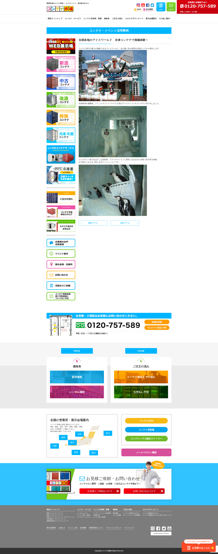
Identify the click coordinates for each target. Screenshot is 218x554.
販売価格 (77, 377)
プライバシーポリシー (114, 528)
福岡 (63, 437)
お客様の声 (96, 515)
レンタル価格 (77, 392)
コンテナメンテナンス (84, 517)
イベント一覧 (72, 528)
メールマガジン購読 (146, 452)
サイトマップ (129, 528)
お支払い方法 (141, 392)
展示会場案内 (51, 528)
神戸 (72, 442)
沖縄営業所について (96, 528)
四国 (76, 452)
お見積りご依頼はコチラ (99, 491)
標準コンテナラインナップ (55, 513)
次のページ (125, 223)
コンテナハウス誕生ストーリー (146, 438)
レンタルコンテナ (82, 513)
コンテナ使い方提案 (99, 517)
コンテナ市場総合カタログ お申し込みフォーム (156, 515)
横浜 (94, 453)
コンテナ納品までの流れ (141, 377)
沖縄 (55, 446)
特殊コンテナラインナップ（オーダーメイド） (61, 517)
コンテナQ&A (146, 420)
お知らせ (62, 528)
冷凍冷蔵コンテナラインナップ (56, 519)
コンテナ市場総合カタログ (150, 513)
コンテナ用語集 (146, 429)
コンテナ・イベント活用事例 (102, 513)
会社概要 (83, 528)
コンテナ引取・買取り (84, 515)
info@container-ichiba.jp (161, 533)
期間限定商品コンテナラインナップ (57, 521)
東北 (108, 433)
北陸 (79, 434)
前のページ (93, 223)
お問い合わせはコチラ (144, 491)
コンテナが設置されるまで (131, 513)
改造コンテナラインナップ (55, 515)
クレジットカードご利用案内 (132, 515)
